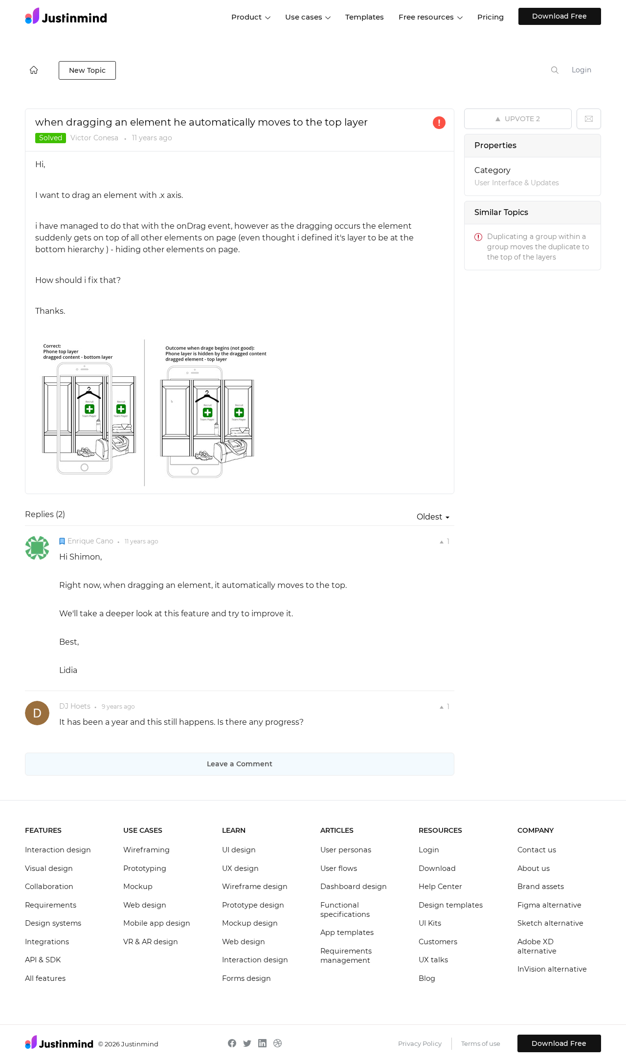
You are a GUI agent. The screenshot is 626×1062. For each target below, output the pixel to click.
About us (533, 868)
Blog (427, 978)
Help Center (440, 886)
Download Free (559, 16)
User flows (338, 868)
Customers (438, 941)
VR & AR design (150, 941)
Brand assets (540, 886)
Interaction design (58, 849)
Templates (364, 17)
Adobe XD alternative (537, 946)
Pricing (490, 17)
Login (581, 69)
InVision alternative (552, 969)
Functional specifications (345, 910)
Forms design (246, 978)
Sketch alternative (550, 923)
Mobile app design (156, 923)
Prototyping (144, 868)
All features (45, 978)
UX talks (433, 959)
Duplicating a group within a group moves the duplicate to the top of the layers (538, 246)
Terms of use (480, 1043)
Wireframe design (255, 886)
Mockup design (250, 923)
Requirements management (346, 956)
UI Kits (430, 923)
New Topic (87, 70)
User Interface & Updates (516, 182)
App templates (347, 932)
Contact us (536, 849)
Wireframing (146, 849)
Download (437, 868)
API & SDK (43, 959)
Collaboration (49, 886)
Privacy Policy (420, 1043)
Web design (144, 905)
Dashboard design (353, 886)
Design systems (53, 923)
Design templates (451, 905)
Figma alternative (549, 905)
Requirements (50, 905)
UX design (240, 868)
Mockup (138, 886)
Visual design (49, 868)
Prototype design (253, 905)
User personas (345, 849)
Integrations (47, 941)
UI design (239, 849)
